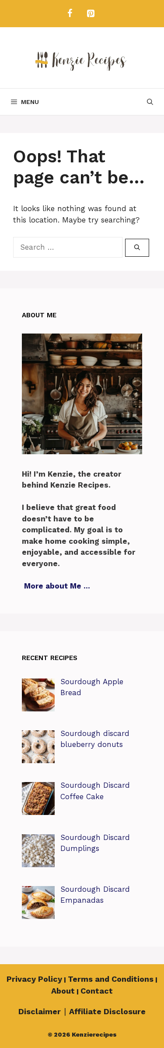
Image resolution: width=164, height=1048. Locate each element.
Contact (96, 990)
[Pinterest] (91, 13)
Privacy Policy (34, 978)
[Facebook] (70, 13)
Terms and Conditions (111, 978)
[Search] (137, 248)
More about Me (53, 585)
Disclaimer (39, 1011)
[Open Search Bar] (150, 102)
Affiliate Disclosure (107, 1011)
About (63, 990)
